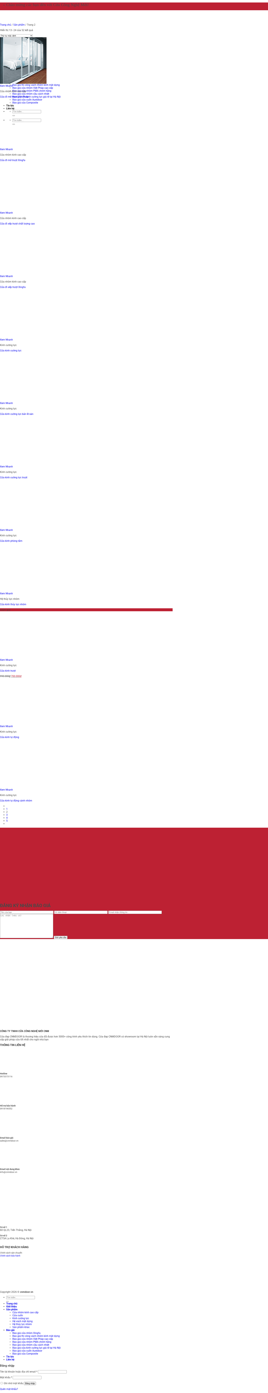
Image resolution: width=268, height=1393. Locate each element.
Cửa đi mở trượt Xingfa (12, 160)
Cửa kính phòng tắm (11, 540)
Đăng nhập (30, 1383)
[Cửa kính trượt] (46, 656)
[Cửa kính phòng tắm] (23, 527)
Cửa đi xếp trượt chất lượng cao (17, 223)
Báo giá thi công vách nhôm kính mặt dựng (36, 84)
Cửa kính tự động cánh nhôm (16, 800)
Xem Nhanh (6, 85)
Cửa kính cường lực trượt (13, 477)
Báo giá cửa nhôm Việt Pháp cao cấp (32, 87)
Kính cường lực (20, 1318)
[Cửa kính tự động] (23, 723)
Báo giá (10, 1330)
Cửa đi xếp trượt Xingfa (13, 287)
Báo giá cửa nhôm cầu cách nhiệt (30, 93)
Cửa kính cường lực (10, 350)
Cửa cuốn (17, 1315)
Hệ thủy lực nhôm (22, 1324)
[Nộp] (7, 1301)
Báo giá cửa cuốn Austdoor (27, 99)
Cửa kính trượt (8, 670)
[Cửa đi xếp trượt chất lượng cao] (46, 209)
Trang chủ (11, 1303)
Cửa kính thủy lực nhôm (13, 604)
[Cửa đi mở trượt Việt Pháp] (23, 82)
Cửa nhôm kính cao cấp (25, 1312)
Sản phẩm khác (21, 1327)
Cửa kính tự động (9, 737)
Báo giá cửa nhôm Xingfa (26, 1333)
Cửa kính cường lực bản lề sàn (16, 414)
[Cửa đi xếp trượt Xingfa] (23, 273)
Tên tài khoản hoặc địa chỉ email (18, 1371)
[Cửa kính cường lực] (46, 336)
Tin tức (10, 1356)
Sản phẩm (12, 1309)
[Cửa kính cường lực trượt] (23, 463)
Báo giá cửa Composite (25, 1353)
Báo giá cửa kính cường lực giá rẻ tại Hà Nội (36, 96)
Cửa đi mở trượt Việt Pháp (14, 96)
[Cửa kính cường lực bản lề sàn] (23, 400)
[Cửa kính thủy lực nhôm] (23, 590)
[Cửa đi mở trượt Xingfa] (23, 146)
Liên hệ (10, 1359)
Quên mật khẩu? (9, 1389)
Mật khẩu (6, 1377)
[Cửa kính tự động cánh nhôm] (46, 786)
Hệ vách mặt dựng (22, 1321)
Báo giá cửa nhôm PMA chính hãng (31, 90)
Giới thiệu (11, 1306)
